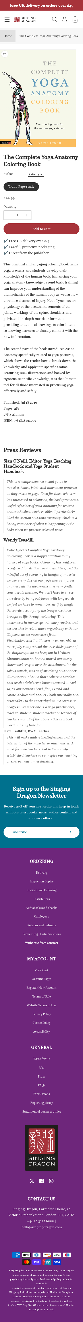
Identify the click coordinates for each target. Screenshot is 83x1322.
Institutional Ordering (41, 890)
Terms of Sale (41, 996)
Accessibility (41, 1031)
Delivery (41, 872)
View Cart (41, 970)
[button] (7, 19)
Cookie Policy (41, 1023)
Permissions (41, 1094)
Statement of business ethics (41, 1111)
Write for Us (41, 1059)
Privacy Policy (41, 1014)
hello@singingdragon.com (41, 1227)
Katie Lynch (36, 174)
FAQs (41, 1085)
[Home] (24, 19)
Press (41, 1076)
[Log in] (64, 19)
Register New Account (41, 988)
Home (8, 36)
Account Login (41, 979)
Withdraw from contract (41, 943)
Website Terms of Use (41, 1005)
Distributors (41, 899)
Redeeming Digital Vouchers (41, 934)
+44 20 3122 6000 (40, 1221)
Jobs (41, 1068)
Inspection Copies (42, 881)
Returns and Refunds (41, 925)
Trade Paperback (21, 186)
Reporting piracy (41, 1103)
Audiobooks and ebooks (41, 908)
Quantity (10, 207)
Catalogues (41, 916)
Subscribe (19, 832)
